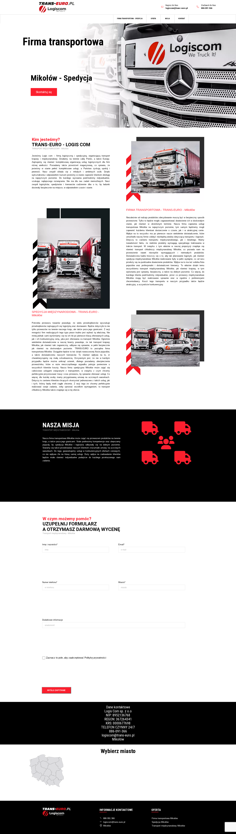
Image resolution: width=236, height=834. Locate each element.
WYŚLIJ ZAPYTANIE (56, 690)
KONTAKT (181, 19)
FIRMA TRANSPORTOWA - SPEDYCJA (130, 19)
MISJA (167, 19)
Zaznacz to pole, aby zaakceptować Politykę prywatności (76, 657)
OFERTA (153, 19)
